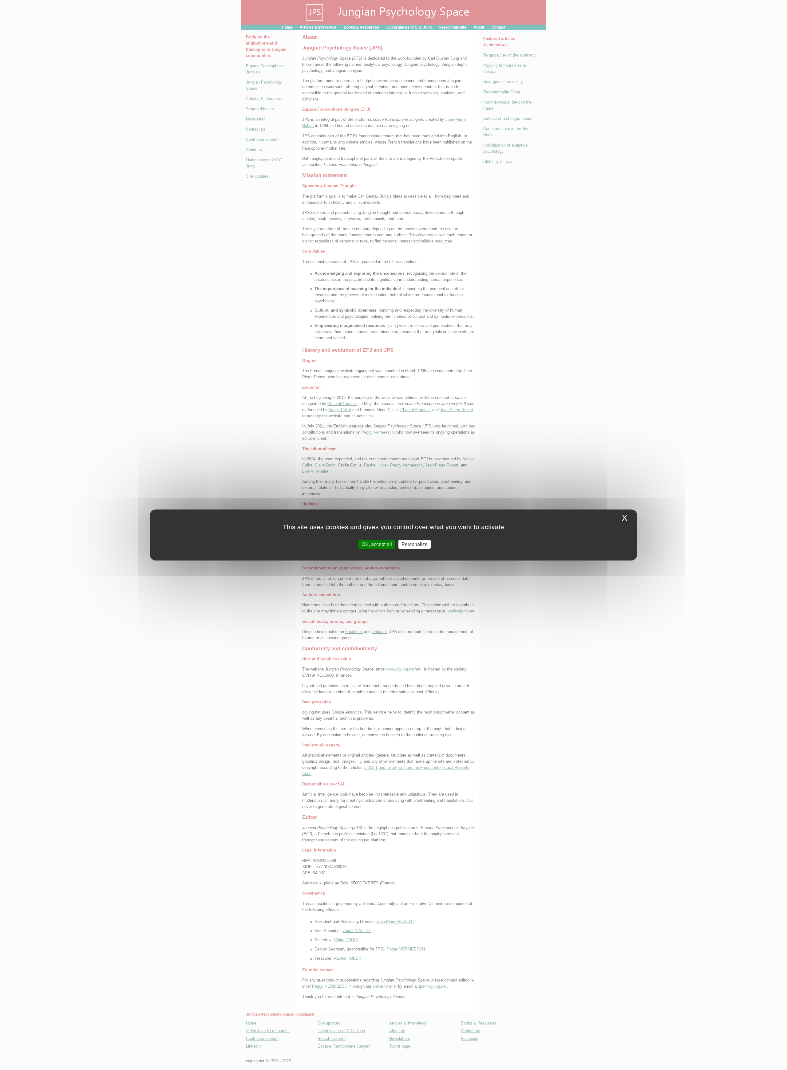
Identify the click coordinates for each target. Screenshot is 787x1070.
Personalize (414, 544)
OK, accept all (377, 544)
